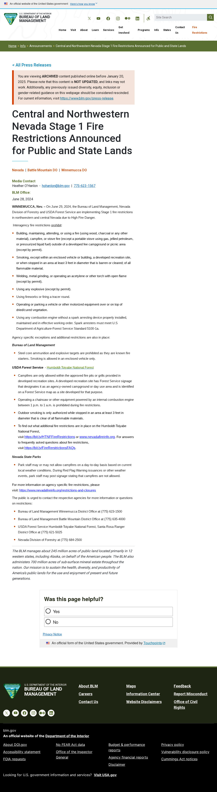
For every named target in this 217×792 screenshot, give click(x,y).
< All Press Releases (31, 65)
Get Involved (123, 30)
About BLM (88, 686)
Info (156, 30)
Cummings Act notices (179, 759)
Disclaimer (116, 764)
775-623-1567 (84, 186)
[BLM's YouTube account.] (98, 17)
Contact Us (180, 30)
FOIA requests (14, 759)
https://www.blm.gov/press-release (86, 98)
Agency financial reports (128, 757)
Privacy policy (172, 744)
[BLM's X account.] (88, 15)
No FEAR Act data (70, 744)
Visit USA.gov (105, 775)
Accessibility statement (21, 752)
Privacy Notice (52, 634)
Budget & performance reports (126, 747)
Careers (85, 694)
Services (108, 30)
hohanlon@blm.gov (56, 186)
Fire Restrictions (199, 30)
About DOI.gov (15, 744)
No (55, 622)
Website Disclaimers (144, 701)
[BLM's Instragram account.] (117, 17)
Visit (73, 30)
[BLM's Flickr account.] (127, 15)
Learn (95, 30)
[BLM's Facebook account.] (108, 17)
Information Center (143, 694)
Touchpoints (152, 642)
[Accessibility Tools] (148, 18)
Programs (144, 30)
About (84, 30)
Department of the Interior (67, 736)
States (167, 30)
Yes (56, 611)
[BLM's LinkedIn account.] (137, 17)
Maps (131, 686)
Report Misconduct (190, 694)
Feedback (182, 686)
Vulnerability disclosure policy (185, 752)
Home (62, 30)
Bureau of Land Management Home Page (28, 19)
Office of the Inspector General (74, 754)
